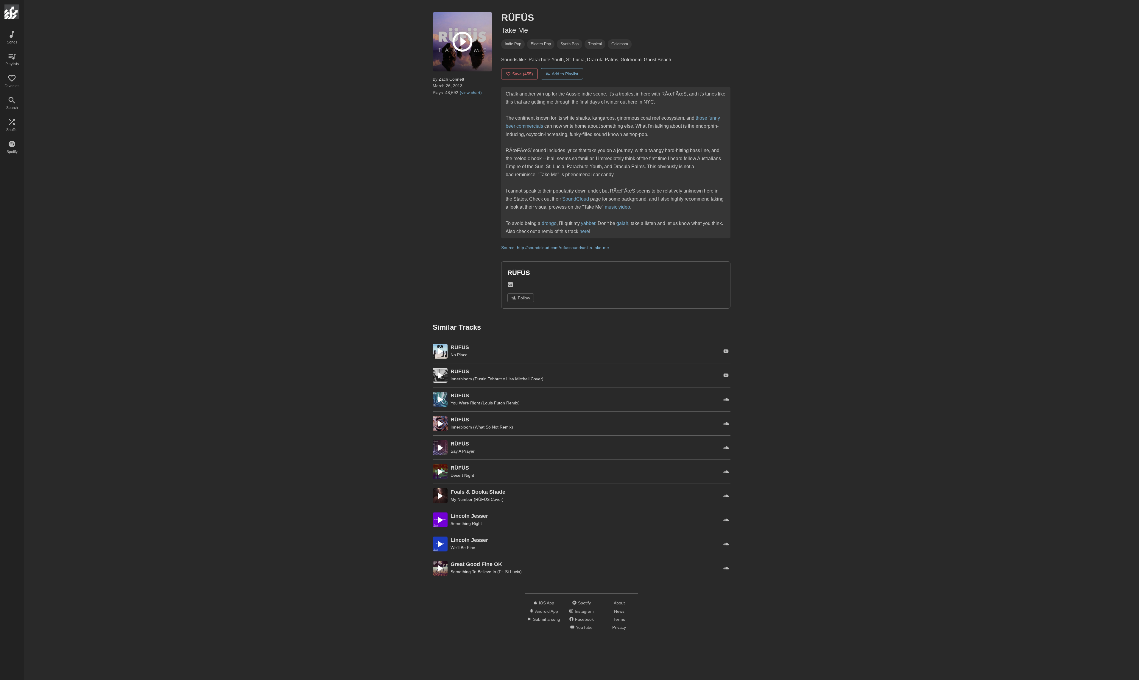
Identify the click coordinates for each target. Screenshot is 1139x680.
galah (622, 223)
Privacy (619, 627)
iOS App (546, 603)
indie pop (513, 44)
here (584, 231)
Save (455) (522, 73)
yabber (588, 223)
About (619, 603)
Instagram (584, 611)
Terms (619, 619)
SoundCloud (575, 198)
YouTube (584, 627)
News (619, 611)
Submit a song (546, 619)
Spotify (584, 603)
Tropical (595, 44)
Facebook (584, 619)
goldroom (619, 44)
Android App (546, 611)
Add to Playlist (565, 73)
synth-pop (569, 44)
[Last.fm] (510, 285)
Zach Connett (451, 79)
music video (617, 207)
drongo (549, 223)
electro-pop (541, 44)
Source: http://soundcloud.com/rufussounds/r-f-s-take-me (555, 247)
